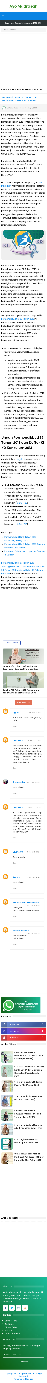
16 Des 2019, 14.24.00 (34, 877)
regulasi (21, 459)
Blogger (29, 1379)
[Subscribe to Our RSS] (25, 1308)
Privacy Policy (11, 1327)
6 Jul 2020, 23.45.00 (34, 905)
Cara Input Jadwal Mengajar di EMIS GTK (23, 23)
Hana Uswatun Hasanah (26, 902)
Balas (15, 726)
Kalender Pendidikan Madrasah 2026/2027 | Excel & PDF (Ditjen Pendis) (28, 1055)
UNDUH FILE (22, 502)
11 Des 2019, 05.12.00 (34, 852)
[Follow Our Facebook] (5, 1308)
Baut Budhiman (21, 930)
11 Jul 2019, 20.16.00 (35, 712)
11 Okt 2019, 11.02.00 (35, 807)
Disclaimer (9, 1324)
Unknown (18, 740)
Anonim (17, 877)
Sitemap (8, 1330)
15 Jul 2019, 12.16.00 (35, 740)
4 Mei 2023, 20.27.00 (34, 933)
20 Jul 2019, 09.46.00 (34, 782)
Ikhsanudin (19, 782)
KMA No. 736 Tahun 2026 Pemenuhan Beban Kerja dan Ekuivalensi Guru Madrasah (21, 693)
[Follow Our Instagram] (18, 1308)
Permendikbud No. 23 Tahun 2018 (17, 318)
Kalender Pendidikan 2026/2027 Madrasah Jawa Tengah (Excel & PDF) (27, 1113)
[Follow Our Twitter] (12, 1308)
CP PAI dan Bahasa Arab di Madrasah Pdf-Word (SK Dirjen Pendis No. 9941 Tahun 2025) (29, 1156)
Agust (16, 712)
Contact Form (11, 1320)
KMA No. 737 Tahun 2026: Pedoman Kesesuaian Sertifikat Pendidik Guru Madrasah (20, 669)
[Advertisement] (23, 59)
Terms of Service (12, 1333)
